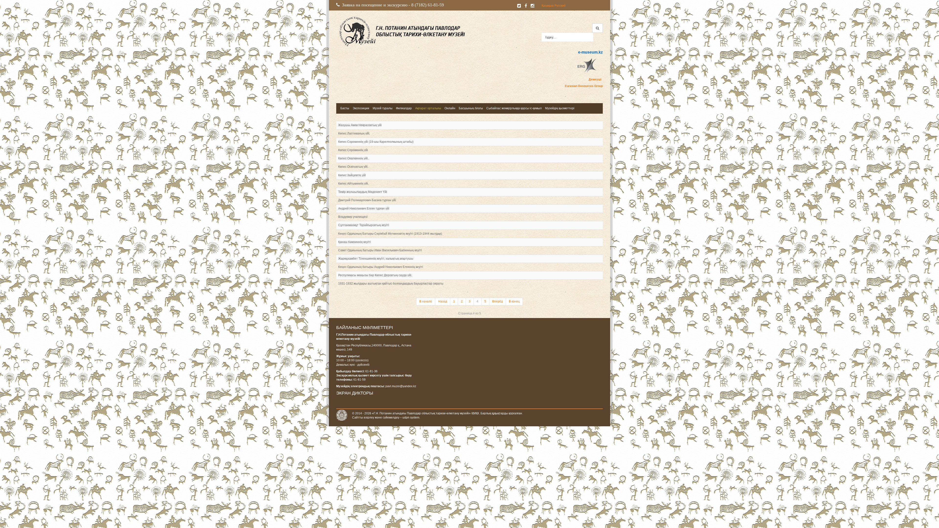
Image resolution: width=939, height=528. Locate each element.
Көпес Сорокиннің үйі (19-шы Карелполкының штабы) (376, 141)
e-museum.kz (590, 52)
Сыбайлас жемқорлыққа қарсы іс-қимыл (514, 108)
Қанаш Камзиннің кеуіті (354, 242)
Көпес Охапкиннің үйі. (353, 158)
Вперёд (497, 301)
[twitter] (519, 6)
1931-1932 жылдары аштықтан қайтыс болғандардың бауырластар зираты (390, 283)
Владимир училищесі (353, 217)
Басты (344, 108)
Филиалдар (404, 108)
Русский (560, 5)
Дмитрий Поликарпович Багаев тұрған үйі (367, 200)
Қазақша (548, 5)
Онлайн (450, 108)
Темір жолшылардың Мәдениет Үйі (362, 192)
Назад (442, 301)
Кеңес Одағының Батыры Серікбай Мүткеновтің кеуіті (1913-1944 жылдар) (390, 233)
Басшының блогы (471, 108)
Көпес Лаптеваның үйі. (354, 133)
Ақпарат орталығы (428, 108)
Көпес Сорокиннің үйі (353, 150)
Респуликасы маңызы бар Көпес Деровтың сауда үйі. (375, 275)
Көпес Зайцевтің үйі (352, 175)
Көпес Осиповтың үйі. (353, 166)
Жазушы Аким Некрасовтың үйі (360, 125)
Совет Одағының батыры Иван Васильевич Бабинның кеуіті (380, 250)
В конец (514, 301)
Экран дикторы (354, 393)
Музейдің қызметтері (559, 108)
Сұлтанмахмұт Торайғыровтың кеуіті (363, 225)
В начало (425, 301)
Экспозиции (361, 108)
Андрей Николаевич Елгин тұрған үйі (363, 208)
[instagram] (532, 6)
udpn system (410, 417)
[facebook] (526, 6)
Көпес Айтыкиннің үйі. (353, 183)
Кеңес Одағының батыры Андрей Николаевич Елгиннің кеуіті (380, 267)
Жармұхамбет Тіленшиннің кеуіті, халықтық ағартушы (375, 258)
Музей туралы (382, 108)
